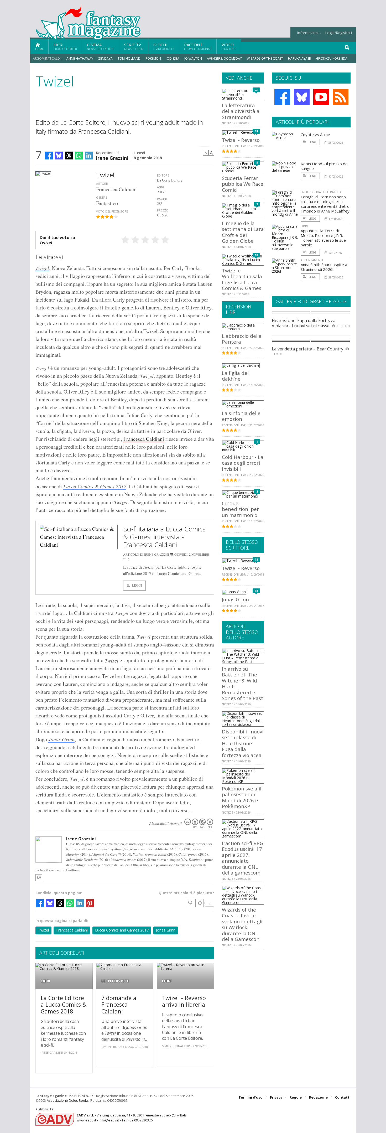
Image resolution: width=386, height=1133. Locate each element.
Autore (102, 183)
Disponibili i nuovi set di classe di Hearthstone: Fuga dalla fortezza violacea (242, 743)
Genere (101, 197)
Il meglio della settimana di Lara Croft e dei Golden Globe (243, 232)
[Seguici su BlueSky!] (302, 97)
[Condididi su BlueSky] (58, 155)
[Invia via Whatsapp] (78, 155)
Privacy (276, 1097)
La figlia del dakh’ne (235, 376)
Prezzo (162, 210)
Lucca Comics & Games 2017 (94, 486)
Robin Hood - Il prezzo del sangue (324, 166)
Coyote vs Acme (315, 134)
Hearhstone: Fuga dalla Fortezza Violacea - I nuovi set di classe (303, 323)
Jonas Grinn (61, 739)
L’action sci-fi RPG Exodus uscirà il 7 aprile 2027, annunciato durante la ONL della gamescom (242, 858)
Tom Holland (129, 58)
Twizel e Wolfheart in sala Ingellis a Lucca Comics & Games (242, 279)
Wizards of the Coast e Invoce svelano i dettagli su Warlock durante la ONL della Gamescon (242, 924)
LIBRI (45, 981)
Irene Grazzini (112, 157)
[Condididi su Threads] (68, 155)
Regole (296, 1097)
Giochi (163, 46)
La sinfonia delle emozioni (241, 416)
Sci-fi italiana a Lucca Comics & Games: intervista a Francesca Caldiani (164, 536)
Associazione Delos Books (68, 1100)
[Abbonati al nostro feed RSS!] (341, 97)
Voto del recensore (112, 211)
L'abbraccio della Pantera (242, 339)
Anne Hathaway (79, 58)
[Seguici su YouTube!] (321, 97)
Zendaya (105, 58)
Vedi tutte (340, 301)
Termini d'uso (250, 1097)
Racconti (198, 46)
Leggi (137, 585)
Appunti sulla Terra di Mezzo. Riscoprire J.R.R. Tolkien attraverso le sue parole (323, 237)
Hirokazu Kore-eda (331, 58)
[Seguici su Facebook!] (282, 97)
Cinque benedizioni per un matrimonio (240, 509)
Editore (163, 175)
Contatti (343, 1097)
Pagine (162, 198)
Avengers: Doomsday (224, 58)
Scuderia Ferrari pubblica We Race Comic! (242, 184)
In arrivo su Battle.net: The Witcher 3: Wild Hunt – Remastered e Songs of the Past (242, 683)
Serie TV (133, 46)
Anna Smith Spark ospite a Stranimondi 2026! (324, 267)
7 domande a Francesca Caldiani (118, 1004)
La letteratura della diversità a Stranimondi (240, 111)
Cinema (100, 46)
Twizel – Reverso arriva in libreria (184, 1001)
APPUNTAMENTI (312, 259)
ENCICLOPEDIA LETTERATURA (321, 191)
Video (229, 46)
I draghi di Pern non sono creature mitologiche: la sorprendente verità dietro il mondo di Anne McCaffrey (325, 204)
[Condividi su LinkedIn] (88, 155)
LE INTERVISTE (115, 981)
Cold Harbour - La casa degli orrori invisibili (242, 463)
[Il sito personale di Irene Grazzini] (38, 877)
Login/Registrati (338, 33)
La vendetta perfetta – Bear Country (307, 349)
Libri (65, 46)
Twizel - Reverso (241, 140)
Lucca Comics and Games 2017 (122, 930)
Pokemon (153, 58)
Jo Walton (193, 58)
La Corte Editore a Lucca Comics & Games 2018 (63, 1004)
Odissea (173, 58)
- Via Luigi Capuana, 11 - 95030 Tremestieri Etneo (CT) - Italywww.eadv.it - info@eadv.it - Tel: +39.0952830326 (132, 1117)
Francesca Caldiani (143, 438)
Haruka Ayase (299, 58)
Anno (161, 186)
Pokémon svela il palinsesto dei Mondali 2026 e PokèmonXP (241, 797)
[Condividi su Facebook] (48, 155)
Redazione (318, 1097)
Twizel (42, 268)
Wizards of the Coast (265, 58)
